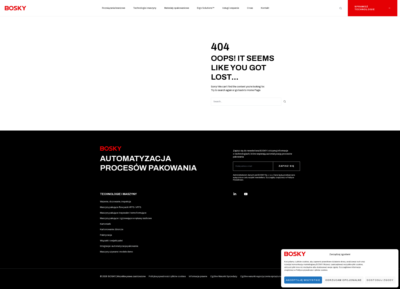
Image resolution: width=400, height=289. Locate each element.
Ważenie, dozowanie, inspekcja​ (115, 201)
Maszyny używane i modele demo (116, 252)
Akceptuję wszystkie (303, 280)
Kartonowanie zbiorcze (111, 229)
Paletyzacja (106, 235)
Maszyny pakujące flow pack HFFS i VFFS (120, 207)
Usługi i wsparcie (230, 8)
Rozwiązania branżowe (113, 8)
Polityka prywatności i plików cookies (167, 276)
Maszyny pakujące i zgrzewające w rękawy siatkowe (126, 218)
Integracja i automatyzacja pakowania (119, 246)
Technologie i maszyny (144, 8)
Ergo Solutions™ (205, 8)
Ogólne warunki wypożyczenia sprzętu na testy (264, 276)
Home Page (253, 90)
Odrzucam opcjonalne (343, 280)
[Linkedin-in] (234, 194)
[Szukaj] (284, 102)
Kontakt (265, 8)
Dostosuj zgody (380, 280)
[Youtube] (245, 194)
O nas (250, 8)
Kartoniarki (105, 224)
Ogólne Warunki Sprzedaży (223, 276)
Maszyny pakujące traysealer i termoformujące (123, 213)
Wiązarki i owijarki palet (111, 241)
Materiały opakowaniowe (176, 8)
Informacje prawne (198, 276)
